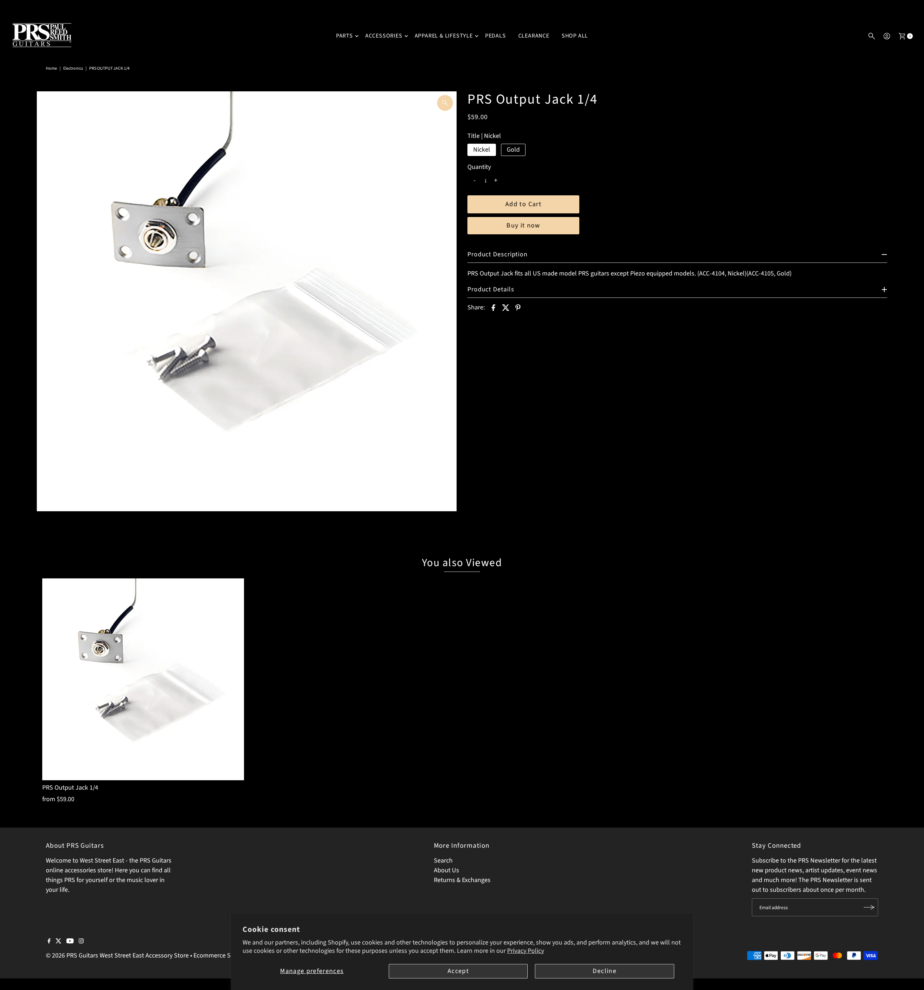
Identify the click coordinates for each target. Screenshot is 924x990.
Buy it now (523, 225)
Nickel (481, 149)
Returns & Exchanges (462, 880)
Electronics (73, 68)
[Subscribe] (869, 907)
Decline (604, 971)
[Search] (872, 36)
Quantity (479, 167)
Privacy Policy (525, 950)
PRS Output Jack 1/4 (70, 787)
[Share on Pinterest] (518, 307)
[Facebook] (49, 941)
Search (443, 860)
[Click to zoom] (445, 103)
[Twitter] (58, 941)
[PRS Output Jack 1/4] (143, 679)
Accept (458, 971)
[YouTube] (70, 941)
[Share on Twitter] (505, 307)
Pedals (495, 36)
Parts (344, 36)
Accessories (383, 36)
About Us (446, 870)
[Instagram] (81, 941)
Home (51, 68)
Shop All (575, 36)
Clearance (533, 36)
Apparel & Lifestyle (444, 36)
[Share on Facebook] (493, 307)
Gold (513, 149)
